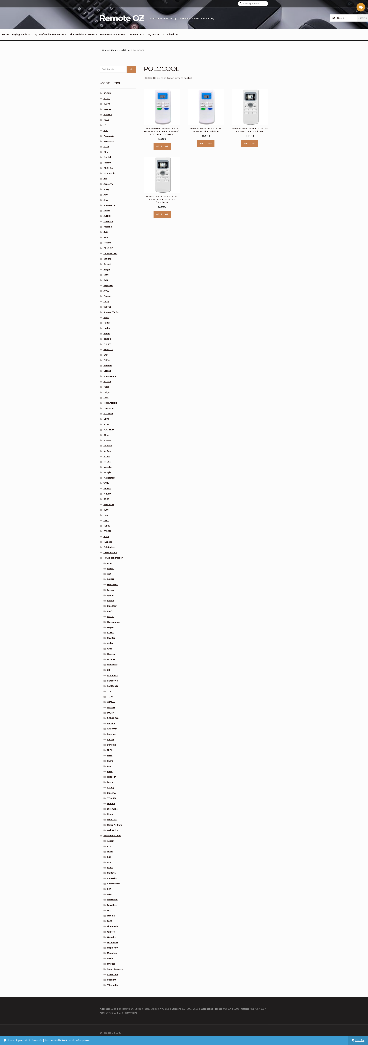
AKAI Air (111, 702)
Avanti (110, 851)
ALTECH (107, 216)
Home (105, 50)
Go (131, 69)
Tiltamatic (112, 985)
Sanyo (106, 269)
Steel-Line (112, 974)
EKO (105, 355)
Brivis (110, 771)
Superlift (111, 980)
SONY (106, 146)
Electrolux (112, 584)
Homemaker (113, 622)
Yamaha (107, 488)
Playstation (109, 478)
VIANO (106, 104)
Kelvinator (112, 664)
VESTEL (107, 307)
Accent (110, 841)
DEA (109, 889)
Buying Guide (19, 34)
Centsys (111, 873)
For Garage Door (112, 835)
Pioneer (107, 296)
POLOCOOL (113, 718)
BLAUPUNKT (109, 376)
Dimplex (111, 745)
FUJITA (110, 713)
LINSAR (107, 371)
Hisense (107, 114)
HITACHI (111, 659)
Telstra (107, 162)
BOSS (110, 867)
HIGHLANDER (110, 403)
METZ (106, 419)
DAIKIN (110, 579)
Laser (106, 515)
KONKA (107, 440)
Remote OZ (121, 18)
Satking (107, 259)
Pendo (106, 333)
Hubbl (106, 526)
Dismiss (360, 1040)
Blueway (111, 793)
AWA (105, 194)
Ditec (110, 894)
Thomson (108, 221)
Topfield (107, 157)
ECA (109, 910)
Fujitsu (110, 590)
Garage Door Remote (112, 34)
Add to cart (162, 146)
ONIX (106, 397)
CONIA (110, 632)
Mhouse (111, 964)
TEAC (106, 120)
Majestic (107, 445)
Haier (110, 755)
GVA (105, 237)
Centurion (112, 878)
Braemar (111, 734)
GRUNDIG (108, 248)
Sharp (106, 189)
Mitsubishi (112, 675)
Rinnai (110, 814)
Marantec (112, 953)
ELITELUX (108, 413)
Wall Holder (113, 830)
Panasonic (108, 136)
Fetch (106, 387)
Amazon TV (109, 205)
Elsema (111, 915)
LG (104, 125)
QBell (106, 435)
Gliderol (111, 932)
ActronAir (112, 728)
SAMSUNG (108, 141)
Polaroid (107, 365)
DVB (105, 280)
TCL (105, 152)
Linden (106, 328)
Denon (106, 210)
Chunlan (111, 638)
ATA (109, 846)
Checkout (173, 34)
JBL (105, 178)
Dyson (110, 595)
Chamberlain (113, 883)
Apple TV (108, 184)
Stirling (110, 787)
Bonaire (111, 723)
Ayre (109, 766)
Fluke (106, 317)
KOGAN (107, 93)
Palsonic (107, 226)
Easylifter (112, 905)
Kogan (110, 627)
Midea (110, 643)
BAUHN (107, 109)
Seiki (106, 274)
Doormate (112, 899)
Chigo (110, 611)
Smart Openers (115, 969)
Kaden (110, 600)
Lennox (111, 782)
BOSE (106, 499)
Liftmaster (112, 942)
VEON (106, 510)
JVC (105, 232)
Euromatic (112, 809)
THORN (107, 461)
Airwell (110, 568)
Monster (107, 467)
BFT (109, 862)
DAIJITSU (112, 819)
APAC (110, 563)
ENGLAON (108, 504)
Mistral (110, 616)
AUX (109, 574)
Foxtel (106, 323)
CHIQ (106, 301)
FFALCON (108, 349)
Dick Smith (109, 173)
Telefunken (109, 547)
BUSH (106, 424)
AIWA (106, 291)
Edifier (106, 360)
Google (107, 472)
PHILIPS (107, 344)
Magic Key (112, 947)
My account (154, 34)
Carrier (110, 739)
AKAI (105, 200)
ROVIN (106, 456)
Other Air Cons (114, 825)
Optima (111, 803)
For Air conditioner (120, 50)
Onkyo (106, 392)
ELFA (109, 750)
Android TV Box (111, 312)
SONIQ (106, 98)
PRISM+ (107, 493)
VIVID (106, 483)
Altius (106, 536)
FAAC (109, 921)
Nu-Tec (107, 451)
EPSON (107, 531)
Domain (111, 707)
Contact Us (135, 34)
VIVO (105, 130)
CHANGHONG (110, 253)
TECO (106, 520)
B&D (109, 857)
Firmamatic (113, 926)
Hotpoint (111, 777)
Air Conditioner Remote (83, 34)
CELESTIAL (109, 408)
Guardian (111, 937)
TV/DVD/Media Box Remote (49, 34)
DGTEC (107, 339)
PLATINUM (108, 429)
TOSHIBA (108, 168)
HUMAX (107, 381)
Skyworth (108, 285)
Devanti (107, 264)
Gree (109, 648)
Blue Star (112, 606)
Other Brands (110, 552)
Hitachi (107, 242)
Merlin (110, 958)
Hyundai (107, 542)
